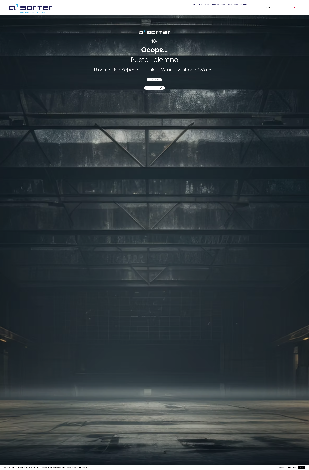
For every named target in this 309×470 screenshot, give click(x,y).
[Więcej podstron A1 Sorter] (203, 4)
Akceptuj (301, 467)
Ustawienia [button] (281, 467)
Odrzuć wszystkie (291, 467)
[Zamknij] (307, 467)
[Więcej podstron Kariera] (225, 4)
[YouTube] (269, 7)
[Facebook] (271, 7)
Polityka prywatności (84, 467)
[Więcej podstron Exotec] (210, 4)
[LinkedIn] (266, 7)
